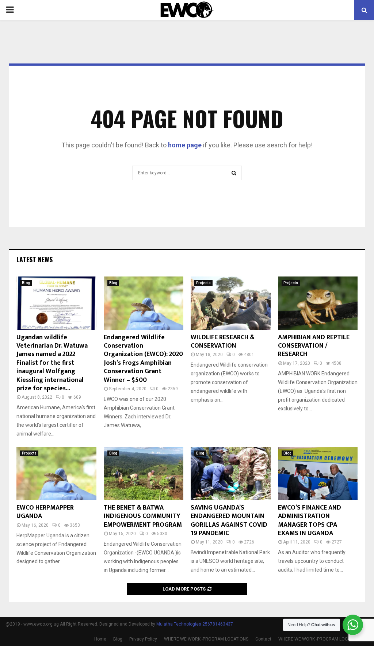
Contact (263, 639)
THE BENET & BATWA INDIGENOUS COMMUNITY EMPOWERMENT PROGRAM (143, 516)
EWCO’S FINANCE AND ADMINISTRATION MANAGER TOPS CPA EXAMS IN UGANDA (309, 520)
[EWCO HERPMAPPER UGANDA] (56, 473)
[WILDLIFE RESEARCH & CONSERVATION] (231, 303)
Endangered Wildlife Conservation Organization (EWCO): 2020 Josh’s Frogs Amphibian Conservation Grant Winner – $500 (143, 359)
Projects (203, 283)
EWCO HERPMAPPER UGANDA (45, 512)
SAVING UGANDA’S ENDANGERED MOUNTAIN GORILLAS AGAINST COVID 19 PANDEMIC (229, 520)
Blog (26, 283)
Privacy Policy (143, 639)
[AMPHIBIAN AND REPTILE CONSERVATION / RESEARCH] (318, 303)
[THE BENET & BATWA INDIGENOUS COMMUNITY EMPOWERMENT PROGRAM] (144, 473)
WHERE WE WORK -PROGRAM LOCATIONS (206, 639)
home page (185, 145)
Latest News (34, 259)
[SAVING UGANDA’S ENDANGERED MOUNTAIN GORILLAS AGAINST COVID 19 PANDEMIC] (231, 473)
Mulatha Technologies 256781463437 (194, 624)
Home (100, 639)
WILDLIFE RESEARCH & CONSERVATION (223, 341)
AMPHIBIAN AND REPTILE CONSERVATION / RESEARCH (314, 346)
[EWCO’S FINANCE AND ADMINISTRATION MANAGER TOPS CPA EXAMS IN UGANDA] (318, 473)
